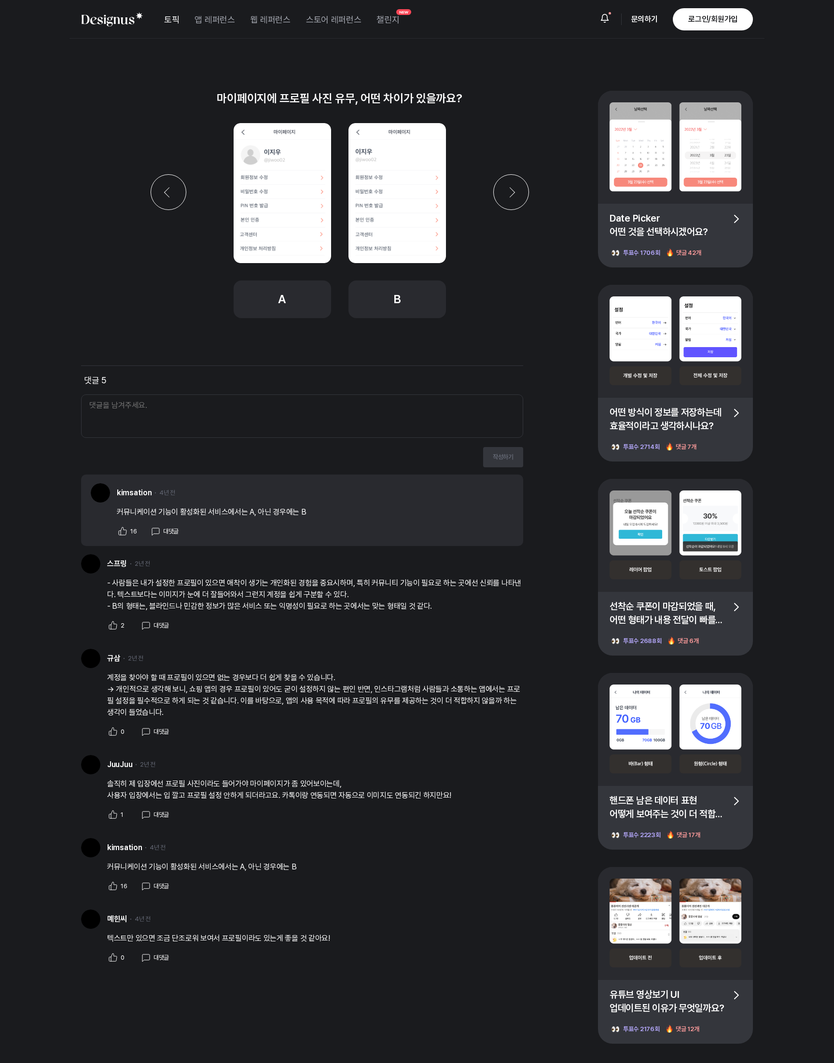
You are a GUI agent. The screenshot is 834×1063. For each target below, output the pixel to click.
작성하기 (503, 457)
